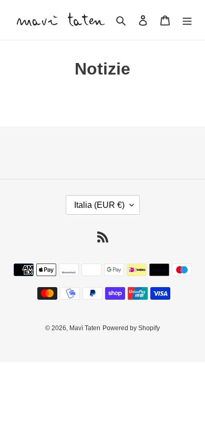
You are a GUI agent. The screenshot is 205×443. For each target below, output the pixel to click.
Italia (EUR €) (99, 205)
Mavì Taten (84, 328)
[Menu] (187, 20)
